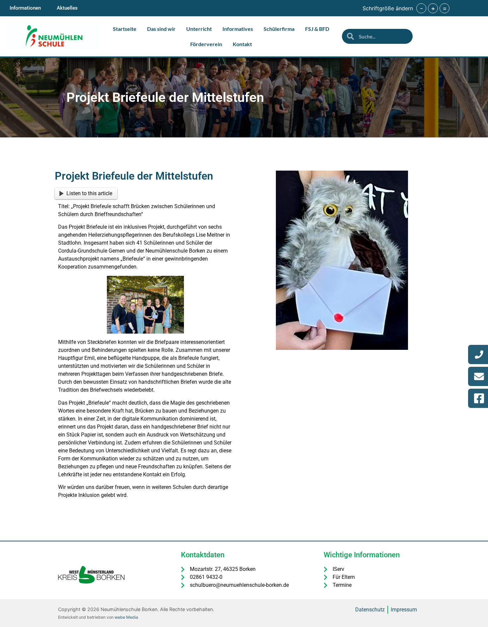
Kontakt (242, 44)
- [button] (421, 8)
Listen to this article (89, 193)
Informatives (237, 29)
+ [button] (433, 8)
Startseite (124, 29)
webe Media (126, 617)
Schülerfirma (279, 29)
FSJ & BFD (317, 29)
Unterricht (199, 29)
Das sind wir (161, 29)
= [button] (445, 8)
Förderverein (206, 44)
